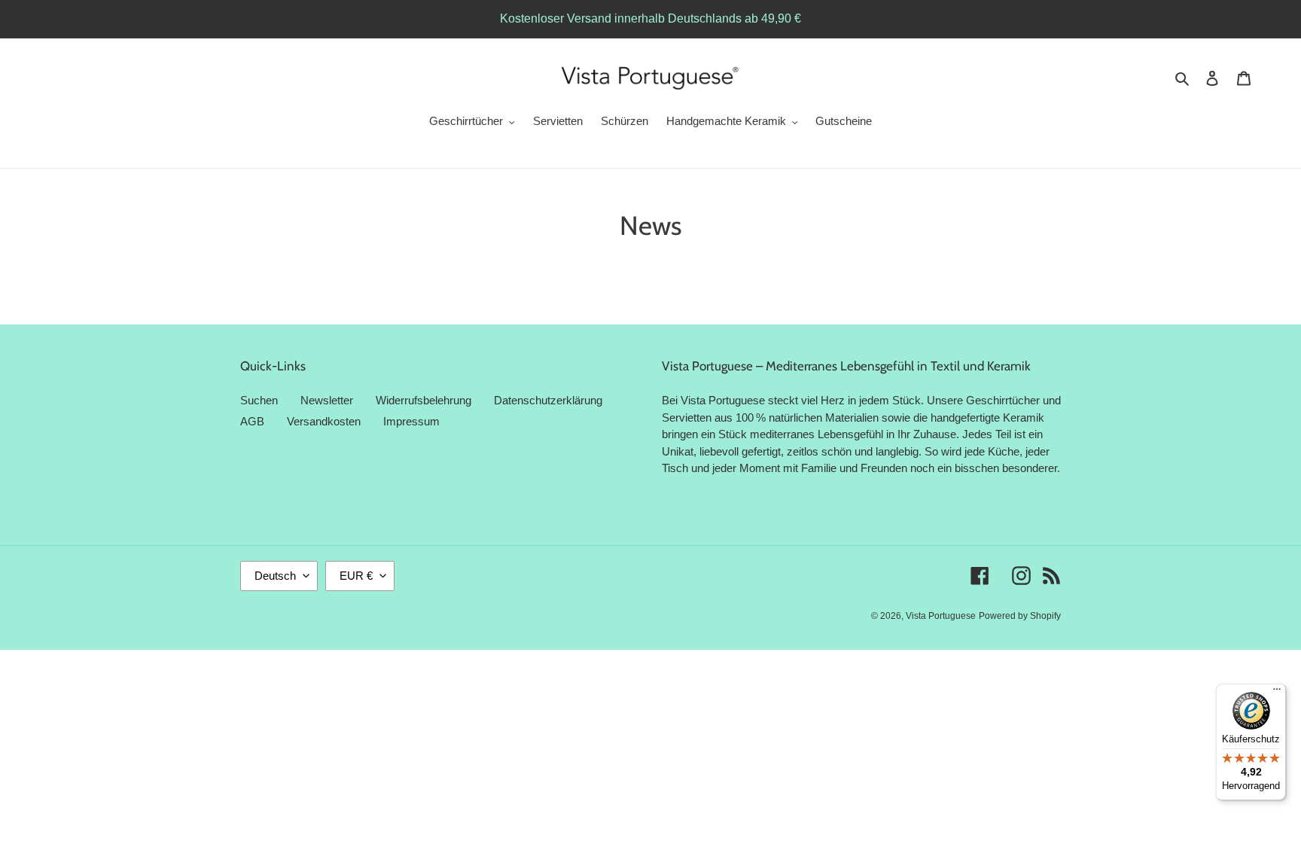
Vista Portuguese (941, 616)
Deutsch (275, 575)
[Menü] (1277, 693)
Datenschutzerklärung (548, 400)
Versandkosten (324, 421)
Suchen (259, 400)
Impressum (411, 421)
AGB (252, 421)
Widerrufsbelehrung (423, 400)
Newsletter (326, 400)
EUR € (356, 575)
